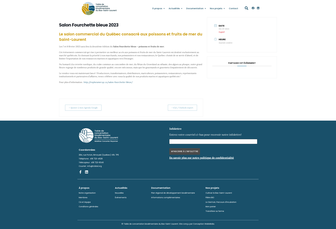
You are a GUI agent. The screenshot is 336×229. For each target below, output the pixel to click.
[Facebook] (253, 8)
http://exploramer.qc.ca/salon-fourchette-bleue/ (108, 82)
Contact (233, 8)
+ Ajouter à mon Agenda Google (83, 107)
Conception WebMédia (203, 224)
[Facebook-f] (80, 172)
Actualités (174, 8)
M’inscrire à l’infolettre (184, 151)
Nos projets (216, 8)
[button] (246, 8)
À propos (157, 8)
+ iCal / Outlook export (182, 107)
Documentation (194, 8)
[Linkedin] (258, 8)
